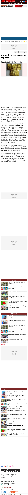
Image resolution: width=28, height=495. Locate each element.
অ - (23, 52)
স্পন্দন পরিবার (18, 494)
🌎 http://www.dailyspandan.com (8, 485)
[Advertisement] (14, 23)
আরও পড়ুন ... (3, 311)
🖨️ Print (16, 52)
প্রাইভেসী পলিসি (11, 494)
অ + (20, 52)
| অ (25, 52)
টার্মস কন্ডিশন (4, 494)
